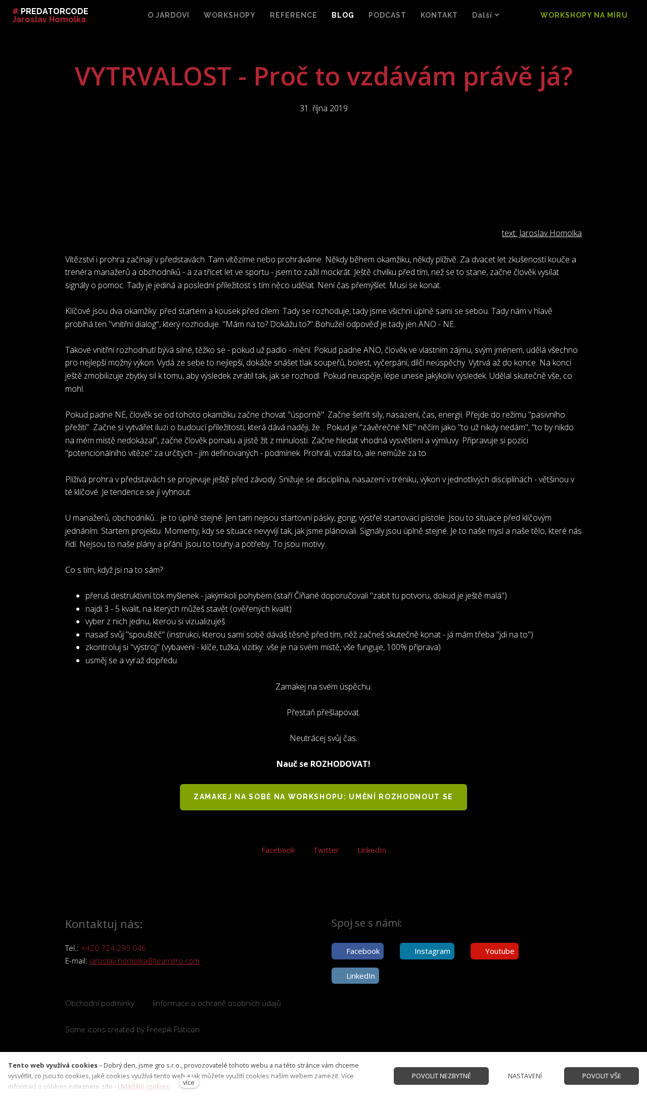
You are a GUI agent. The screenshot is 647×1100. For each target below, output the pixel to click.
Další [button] (482, 15)
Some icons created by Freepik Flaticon (132, 1029)
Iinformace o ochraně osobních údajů (217, 1003)
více (189, 1082)
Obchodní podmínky (99, 1003)
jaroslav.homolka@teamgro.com (144, 960)
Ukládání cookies (143, 1086)
